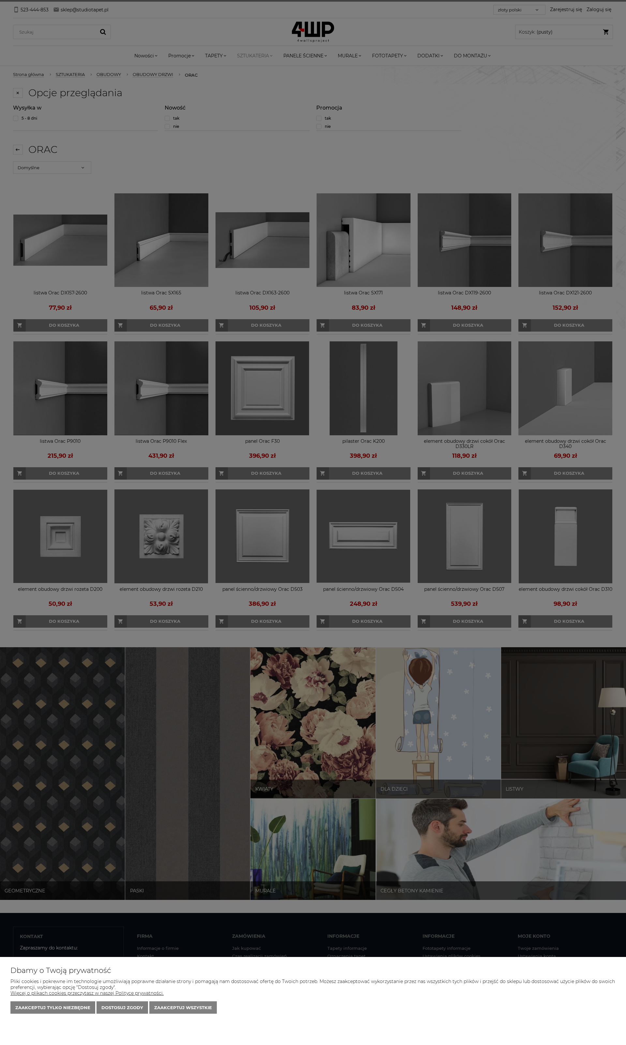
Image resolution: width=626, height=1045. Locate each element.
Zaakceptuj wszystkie (183, 1007)
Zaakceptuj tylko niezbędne (52, 1007)
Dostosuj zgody (122, 1007)
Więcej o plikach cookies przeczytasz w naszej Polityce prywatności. (87, 993)
